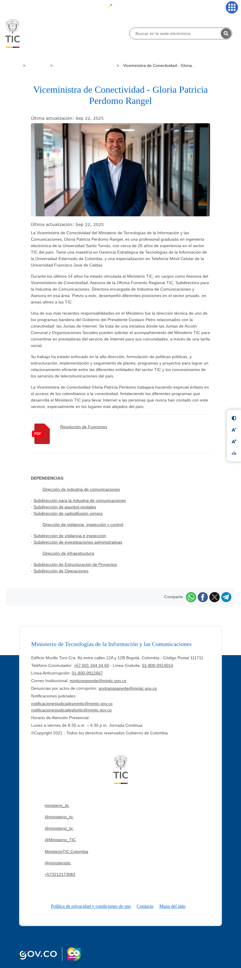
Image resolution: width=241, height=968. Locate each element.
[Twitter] (214, 596)
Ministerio (38, 65)
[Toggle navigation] (9, 7)
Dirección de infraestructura (68, 553)
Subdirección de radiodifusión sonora (68, 513)
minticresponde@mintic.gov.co (98, 680)
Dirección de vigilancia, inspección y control (83, 524)
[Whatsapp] (191, 596)
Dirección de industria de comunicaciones (81, 489)
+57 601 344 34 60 (91, 665)
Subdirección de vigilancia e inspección (70, 535)
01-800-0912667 (87, 673)
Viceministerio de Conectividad (85, 65)
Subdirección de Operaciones (61, 571)
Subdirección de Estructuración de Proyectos (75, 564)
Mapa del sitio (172, 906)
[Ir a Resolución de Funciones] (45, 434)
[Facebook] (203, 596)
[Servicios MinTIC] (232, 7)
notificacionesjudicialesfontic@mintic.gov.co (71, 710)
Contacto (145, 906)
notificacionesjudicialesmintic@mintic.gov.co (72, 703)
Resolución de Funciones (83, 426)
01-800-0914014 (157, 665)
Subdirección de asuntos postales (65, 507)
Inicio (15, 65)
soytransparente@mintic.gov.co (127, 688)
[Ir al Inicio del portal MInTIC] (12, 33)
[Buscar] (226, 33)
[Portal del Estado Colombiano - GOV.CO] (120, 7)
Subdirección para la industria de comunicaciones (80, 500)
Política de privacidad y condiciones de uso (91, 906)
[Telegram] (226, 596)
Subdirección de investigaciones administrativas (78, 542)
